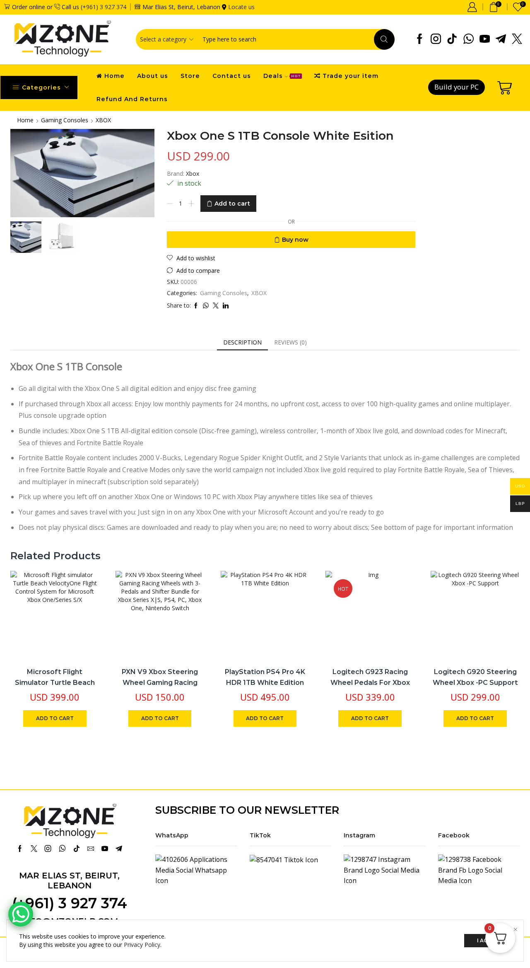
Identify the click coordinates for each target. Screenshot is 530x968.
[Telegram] (501, 39)
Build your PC (456, 87)
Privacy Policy (142, 945)
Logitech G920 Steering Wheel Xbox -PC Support (475, 677)
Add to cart (232, 203)
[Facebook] (419, 39)
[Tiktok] (452, 39)
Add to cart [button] (84, 605)
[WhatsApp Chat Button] (20, 914)
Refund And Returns (132, 99)
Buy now (295, 239)
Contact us (231, 76)
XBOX (103, 120)
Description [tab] (242, 342)
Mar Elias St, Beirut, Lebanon (69, 880)
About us (152, 76)
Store (190, 76)
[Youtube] (484, 39)
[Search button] (384, 39)
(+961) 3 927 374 (103, 7)
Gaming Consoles (64, 120)
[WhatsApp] (468, 39)
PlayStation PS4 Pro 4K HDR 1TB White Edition (265, 677)
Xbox (192, 173)
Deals (282, 76)
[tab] (242, 342)
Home (114, 76)
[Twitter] (517, 39)
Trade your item (350, 76)
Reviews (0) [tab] (290, 342)
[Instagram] (436, 39)
